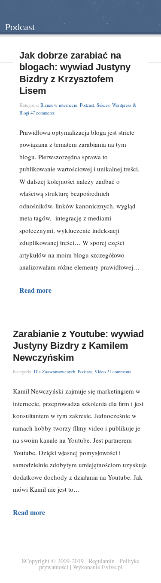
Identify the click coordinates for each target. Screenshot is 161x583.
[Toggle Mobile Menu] (144, 16)
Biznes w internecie (58, 105)
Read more (35, 290)
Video (100, 372)
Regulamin (102, 561)
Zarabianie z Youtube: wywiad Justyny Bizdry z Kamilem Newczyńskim (78, 346)
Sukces (103, 105)
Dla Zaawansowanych (54, 372)
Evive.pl (112, 567)
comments (42, 113)
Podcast (87, 105)
